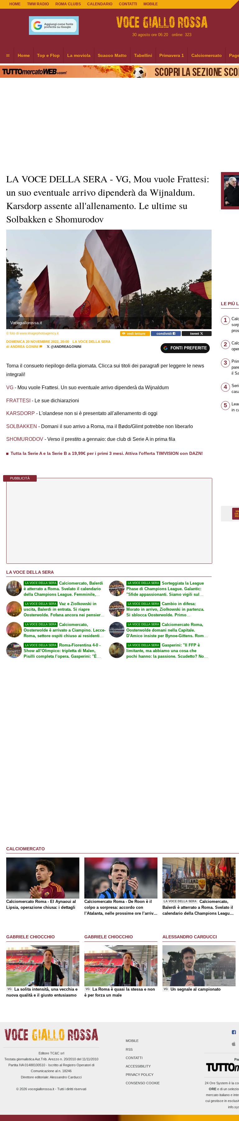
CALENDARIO (99, 4)
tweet (195, 333)
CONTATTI (128, 4)
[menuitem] (7, 55)
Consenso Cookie (143, 1083)
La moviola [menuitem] (79, 55)
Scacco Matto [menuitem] (112, 55)
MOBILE (150, 4)
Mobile (132, 1041)
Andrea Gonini (24, 346)
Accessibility (138, 1066)
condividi (165, 333)
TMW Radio (38, 4)
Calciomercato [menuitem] (206, 55)
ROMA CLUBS (68, 4)
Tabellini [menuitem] (143, 55)
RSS (129, 1049)
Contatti (134, 1058)
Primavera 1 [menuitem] (171, 55)
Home (15, 4)
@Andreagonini (65, 346)
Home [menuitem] (24, 55)
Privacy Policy (139, 1075)
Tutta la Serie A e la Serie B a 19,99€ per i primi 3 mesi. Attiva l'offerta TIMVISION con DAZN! (107, 453)
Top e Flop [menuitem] (48, 55)
